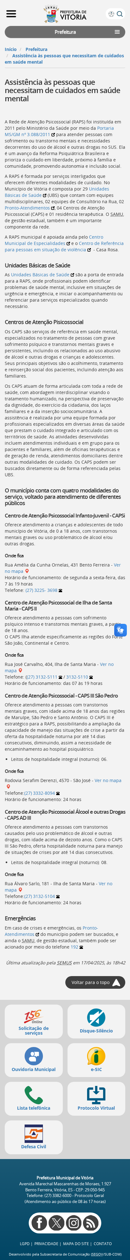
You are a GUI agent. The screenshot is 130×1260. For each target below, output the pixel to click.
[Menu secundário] (117, 31)
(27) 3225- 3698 (41, 590)
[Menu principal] (11, 13)
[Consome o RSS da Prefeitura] (90, 1223)
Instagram (73, 1223)
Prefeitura (36, 49)
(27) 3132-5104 (39, 896)
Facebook (39, 1223)
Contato (103, 1243)
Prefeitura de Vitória (65, 14)
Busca (120, 14)
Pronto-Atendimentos (27, 208)
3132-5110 (77, 677)
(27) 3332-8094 (39, 793)
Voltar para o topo (90, 982)
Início (11, 49)
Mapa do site (76, 1243)
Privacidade (46, 1243)
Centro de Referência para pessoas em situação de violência (64, 246)
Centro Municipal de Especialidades (54, 240)
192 (74, 947)
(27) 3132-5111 (42, 677)
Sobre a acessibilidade (112, 14)
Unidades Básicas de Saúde (40, 275)
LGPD (25, 1243)
